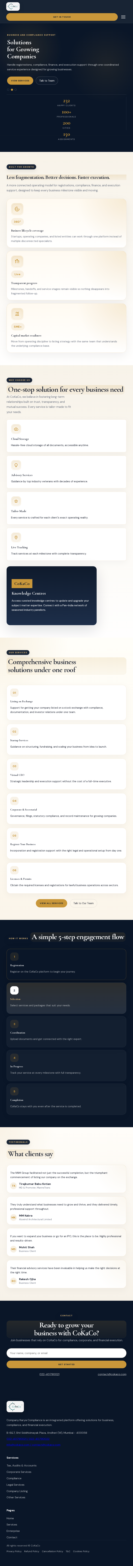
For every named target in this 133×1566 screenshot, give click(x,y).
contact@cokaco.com (112, 1374)
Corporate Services (19, 1472)
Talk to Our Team (83, 903)
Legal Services (15, 1485)
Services (12, 1524)
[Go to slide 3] (16, 90)
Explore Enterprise (24, 80)
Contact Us (53, 80)
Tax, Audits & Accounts (22, 1465)
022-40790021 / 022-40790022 (28, 1439)
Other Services (16, 1497)
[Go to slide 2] (12, 90)
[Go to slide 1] (8, 90)
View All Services (51, 903)
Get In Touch (62, 17)
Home (10, 1518)
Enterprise (13, 1531)
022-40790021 (49, 1374)
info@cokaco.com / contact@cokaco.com (33, 1445)
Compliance (14, 1478)
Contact (12, 1537)
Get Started (66, 1364)
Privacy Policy (14, 1551)
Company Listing (17, 1491)
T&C (68, 1551)
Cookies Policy (81, 1551)
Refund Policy (31, 1551)
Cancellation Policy (52, 1551)
